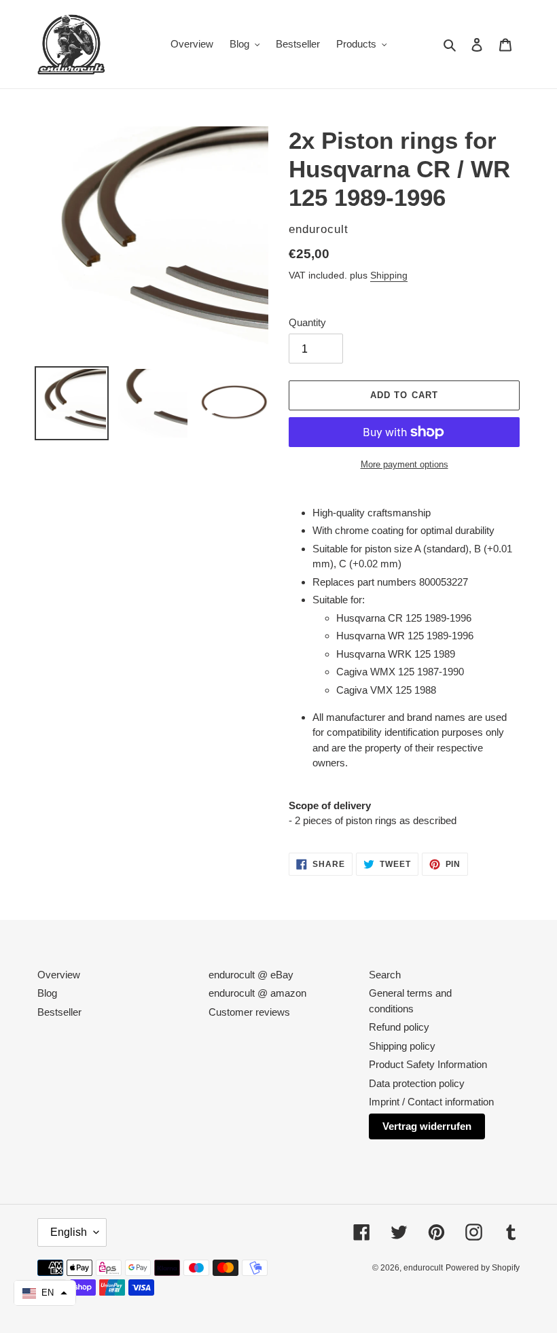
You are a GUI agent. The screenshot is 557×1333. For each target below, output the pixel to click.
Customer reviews (249, 1012)
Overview (58, 974)
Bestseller (59, 1012)
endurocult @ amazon (257, 993)
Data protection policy (417, 1083)
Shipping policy (402, 1046)
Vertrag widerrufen (426, 1126)
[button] (44, 1293)
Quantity (307, 322)
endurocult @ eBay (251, 974)
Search (385, 974)
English (68, 1232)
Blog (47, 993)
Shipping (389, 275)
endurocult (423, 1268)
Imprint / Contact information (431, 1101)
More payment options (404, 464)
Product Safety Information (428, 1064)
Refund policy (399, 1027)
